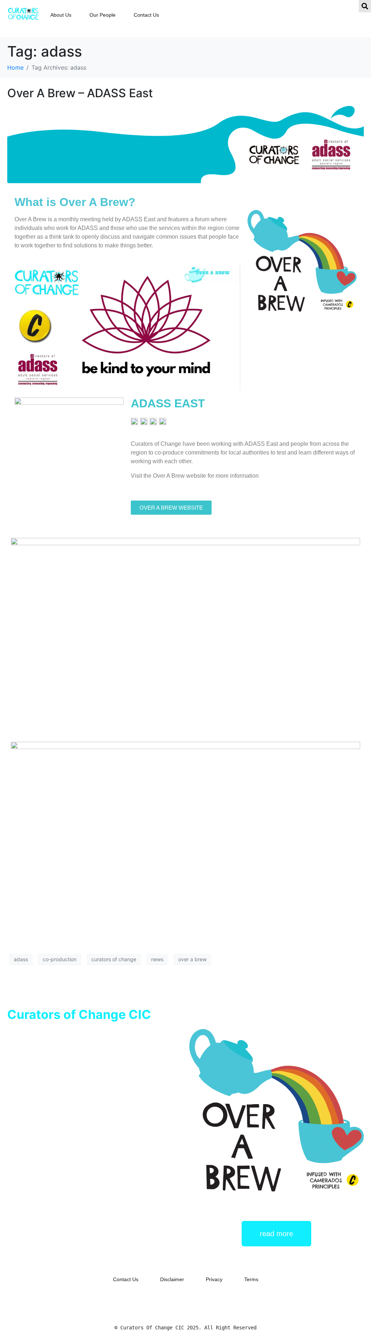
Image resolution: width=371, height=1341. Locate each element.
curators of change (113, 959)
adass (21, 959)
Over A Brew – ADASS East (80, 93)
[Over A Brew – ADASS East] (185, 144)
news (157, 959)
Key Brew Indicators (56, 1155)
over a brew (192, 959)
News (53, 1166)
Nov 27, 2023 (24, 1166)
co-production (59, 959)
